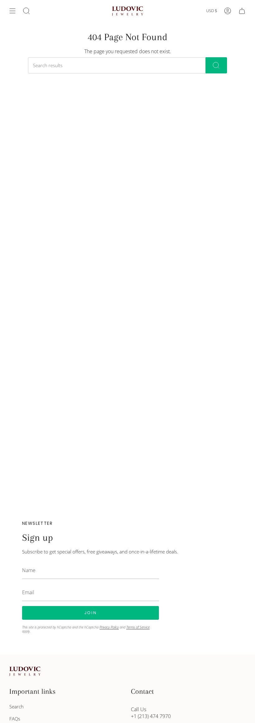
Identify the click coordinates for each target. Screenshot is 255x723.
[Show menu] (12, 11)
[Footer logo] (24, 671)
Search (16, 706)
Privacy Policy (109, 627)
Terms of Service (138, 627)
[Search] (216, 65)
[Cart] (242, 11)
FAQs (14, 719)
